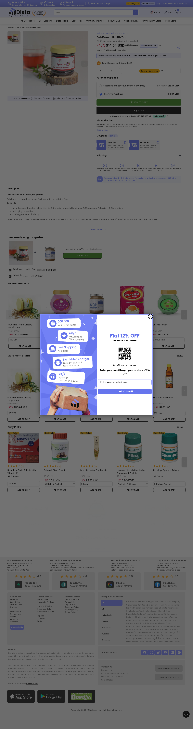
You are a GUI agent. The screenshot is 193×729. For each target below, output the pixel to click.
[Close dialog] (150, 316)
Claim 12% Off (125, 391)
